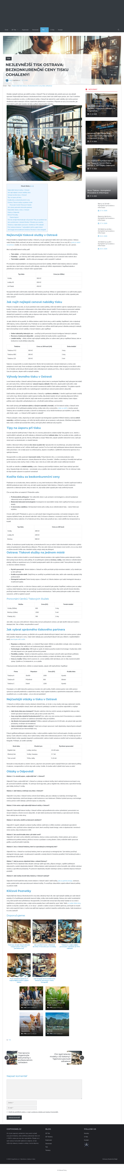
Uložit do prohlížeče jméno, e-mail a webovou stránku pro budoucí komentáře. (33, 1112)
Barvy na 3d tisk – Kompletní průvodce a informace (106, 205)
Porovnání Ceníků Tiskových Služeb (20, 205)
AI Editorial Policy (62, 1170)
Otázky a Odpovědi (13, 212)
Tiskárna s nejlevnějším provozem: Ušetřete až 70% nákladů (26, 225)
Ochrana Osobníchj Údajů (109, 1159)
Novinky (86, 1133)
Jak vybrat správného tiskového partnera (20, 207)
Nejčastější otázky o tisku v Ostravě (18, 210)
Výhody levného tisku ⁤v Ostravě (17, 195)
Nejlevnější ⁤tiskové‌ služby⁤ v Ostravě (18, 190)
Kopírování (25, 30)
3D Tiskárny (49, 1136)
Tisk (43, 30)
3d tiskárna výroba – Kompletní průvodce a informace (106, 231)
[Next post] (82, 1057)
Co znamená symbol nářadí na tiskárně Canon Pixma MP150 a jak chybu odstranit (101, 163)
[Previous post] (6, 1057)
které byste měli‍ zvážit (18, 639)
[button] (118, 29)
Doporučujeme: (14, 217)
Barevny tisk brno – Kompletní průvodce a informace (106, 218)
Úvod (6, 30)
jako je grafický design (65, 881)
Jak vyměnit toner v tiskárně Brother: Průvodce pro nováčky (25, 222)
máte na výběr (62, 408)
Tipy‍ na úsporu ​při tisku (14, 197)
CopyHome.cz (16, 80)
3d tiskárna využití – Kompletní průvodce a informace (106, 244)
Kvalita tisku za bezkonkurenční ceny (19, 200)
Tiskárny (47, 1150)
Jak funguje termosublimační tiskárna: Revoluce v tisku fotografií (27, 229)
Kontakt (60, 30)
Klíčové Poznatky (13, 215)
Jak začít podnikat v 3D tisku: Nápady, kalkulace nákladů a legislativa (101, 108)
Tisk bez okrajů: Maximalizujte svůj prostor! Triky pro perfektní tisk (27, 219)
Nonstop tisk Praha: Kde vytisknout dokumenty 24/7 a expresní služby (100, 135)
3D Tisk (14, 30)
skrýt (31, 186)
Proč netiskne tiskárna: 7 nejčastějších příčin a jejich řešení (25, 227)
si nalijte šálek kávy (74, 903)
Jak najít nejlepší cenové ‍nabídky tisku (19, 192)
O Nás (52, 30)
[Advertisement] (62, 13)
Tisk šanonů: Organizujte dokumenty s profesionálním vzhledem (25, 1058)
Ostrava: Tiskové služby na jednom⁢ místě (20, 202)
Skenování (35, 30)
